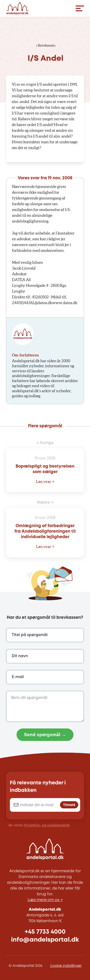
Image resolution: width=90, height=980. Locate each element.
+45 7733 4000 (45, 932)
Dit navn (20, 656)
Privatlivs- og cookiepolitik (47, 825)
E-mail (18, 677)
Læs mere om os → (45, 900)
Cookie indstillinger (66, 965)
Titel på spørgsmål (30, 635)
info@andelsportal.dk (45, 940)
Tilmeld (69, 805)
